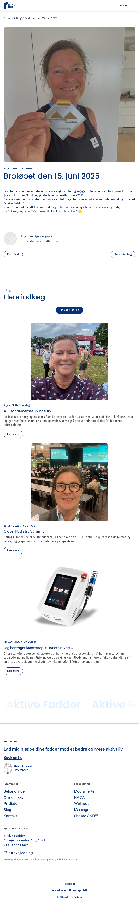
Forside (8, 18)
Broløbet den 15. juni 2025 (41, 18)
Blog (19, 18)
